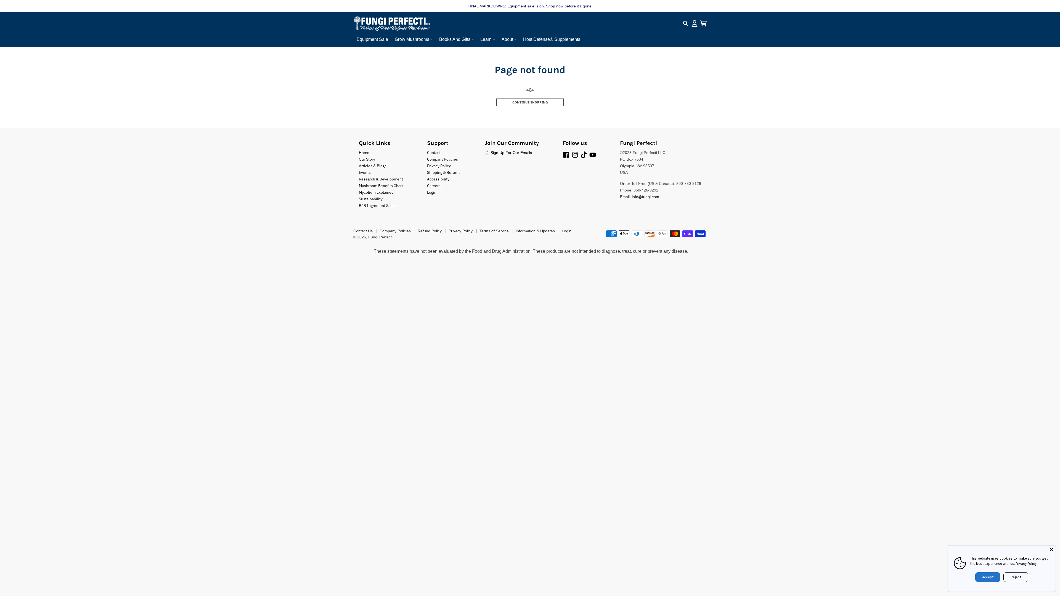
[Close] (1051, 549)
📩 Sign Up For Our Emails (508, 152)
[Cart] (703, 23)
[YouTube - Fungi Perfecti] (592, 154)
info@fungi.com (645, 197)
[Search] (685, 23)
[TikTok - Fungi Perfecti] (584, 154)
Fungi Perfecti (380, 237)
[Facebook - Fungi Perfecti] (566, 154)
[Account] (694, 23)
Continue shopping (530, 102)
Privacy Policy (1026, 564)
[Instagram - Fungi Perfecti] (575, 154)
